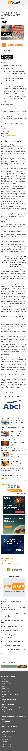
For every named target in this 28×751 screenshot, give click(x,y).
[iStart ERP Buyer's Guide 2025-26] (14, 524)
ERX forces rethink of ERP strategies (11, 626)
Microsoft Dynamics (6, 683)
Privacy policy (5, 741)
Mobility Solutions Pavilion (8, 731)
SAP (3, 686)
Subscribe (4, 734)
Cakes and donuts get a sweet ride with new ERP (17, 433)
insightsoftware (5, 691)
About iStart (4, 733)
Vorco (3, 719)
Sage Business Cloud (7, 684)
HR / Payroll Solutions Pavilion (9, 726)
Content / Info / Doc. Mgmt (8, 699)
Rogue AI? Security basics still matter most (13, 641)
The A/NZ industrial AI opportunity (10, 645)
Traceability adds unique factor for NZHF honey (17, 444)
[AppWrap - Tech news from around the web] (14, 587)
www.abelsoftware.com (8, 126)
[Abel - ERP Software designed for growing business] (12, 536)
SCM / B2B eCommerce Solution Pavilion (12, 728)
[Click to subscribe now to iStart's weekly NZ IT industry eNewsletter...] (14, 490)
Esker (3, 696)
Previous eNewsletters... (22, 493)
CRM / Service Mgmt (6, 709)
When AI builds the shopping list (10, 631)
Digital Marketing (5, 721)
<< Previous (12, 576)
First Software (5, 681)
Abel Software (9, 425)
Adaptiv (3, 706)
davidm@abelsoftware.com (9, 130)
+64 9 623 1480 (5, 743)
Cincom (3, 701)
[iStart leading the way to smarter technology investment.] (14, 3)
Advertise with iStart (6, 736)
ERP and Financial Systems (8, 678)
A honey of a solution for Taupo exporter (17, 463)
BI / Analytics (5, 690)
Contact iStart (5, 739)
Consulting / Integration (7, 704)
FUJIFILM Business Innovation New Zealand (12, 708)
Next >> (17, 576)
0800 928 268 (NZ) (6, 744)
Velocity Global (5, 688)
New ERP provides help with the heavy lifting (18, 422)
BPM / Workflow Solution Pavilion (10, 694)
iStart (3, 723)
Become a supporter (7, 738)
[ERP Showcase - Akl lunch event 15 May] (14, 505)
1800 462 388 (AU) (6, 746)
